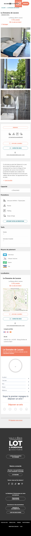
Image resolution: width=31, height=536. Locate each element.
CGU (21, 526)
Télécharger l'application (15, 498)
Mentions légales (13, 526)
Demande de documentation (15, 508)
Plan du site (4, 522)
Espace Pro (12, 522)
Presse (19, 522)
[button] (8, 4)
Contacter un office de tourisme (15, 456)
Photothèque (26, 522)
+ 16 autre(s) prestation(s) (15, 137)
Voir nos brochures (15, 512)
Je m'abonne (15, 474)
